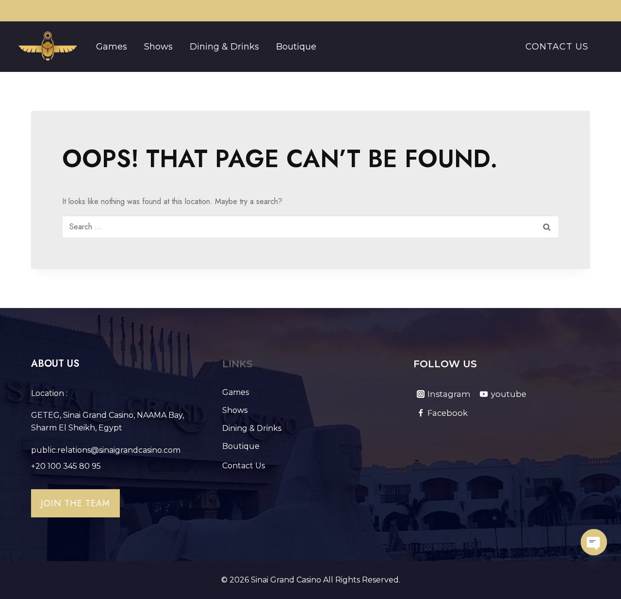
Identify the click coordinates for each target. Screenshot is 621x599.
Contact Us (556, 46)
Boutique (296, 46)
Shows (158, 46)
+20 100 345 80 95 (66, 466)
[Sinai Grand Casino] (47, 46)
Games (111, 46)
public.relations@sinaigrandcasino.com (105, 450)
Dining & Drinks (224, 46)
